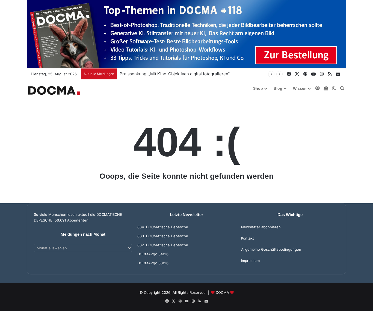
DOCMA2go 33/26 (152, 263)
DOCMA (222, 292)
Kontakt (247, 238)
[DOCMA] (54, 90)
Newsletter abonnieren (261, 227)
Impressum (250, 260)
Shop (258, 88)
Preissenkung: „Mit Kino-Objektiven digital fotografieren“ (175, 73)
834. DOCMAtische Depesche (162, 227)
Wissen (300, 88)
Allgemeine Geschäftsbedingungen (271, 249)
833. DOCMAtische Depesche (162, 236)
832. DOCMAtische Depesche (162, 245)
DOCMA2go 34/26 (152, 254)
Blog (278, 88)
